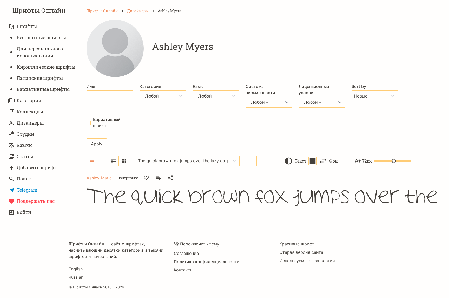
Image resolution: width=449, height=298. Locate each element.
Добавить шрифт (36, 167)
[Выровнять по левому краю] (251, 161)
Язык (198, 86)
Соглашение (186, 253)
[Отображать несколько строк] (113, 161)
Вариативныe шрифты (43, 89)
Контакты (183, 270)
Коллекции (30, 111)
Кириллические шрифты (46, 67)
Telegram (27, 190)
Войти (24, 212)
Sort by (359, 86)
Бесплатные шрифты (41, 37)
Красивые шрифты (298, 244)
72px (367, 161)
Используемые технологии (307, 260)
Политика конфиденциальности (207, 261)
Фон (333, 161)
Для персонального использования (40, 52)
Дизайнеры (30, 123)
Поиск (24, 179)
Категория (150, 86)
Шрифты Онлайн (38, 10)
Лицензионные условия (314, 89)
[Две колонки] (102, 161)
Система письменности (260, 89)
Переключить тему (199, 244)
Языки (24, 145)
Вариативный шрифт (107, 122)
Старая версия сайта (301, 252)
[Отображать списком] (92, 161)
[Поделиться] (170, 178)
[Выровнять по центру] (262, 161)
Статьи (25, 156)
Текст (300, 161)
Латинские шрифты (40, 78)
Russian (76, 277)
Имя (91, 86)
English (76, 268)
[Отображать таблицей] (124, 161)
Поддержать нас (36, 201)
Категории (29, 100)
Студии (25, 134)
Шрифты (27, 26)
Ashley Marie (99, 177)
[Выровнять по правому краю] (272, 161)
